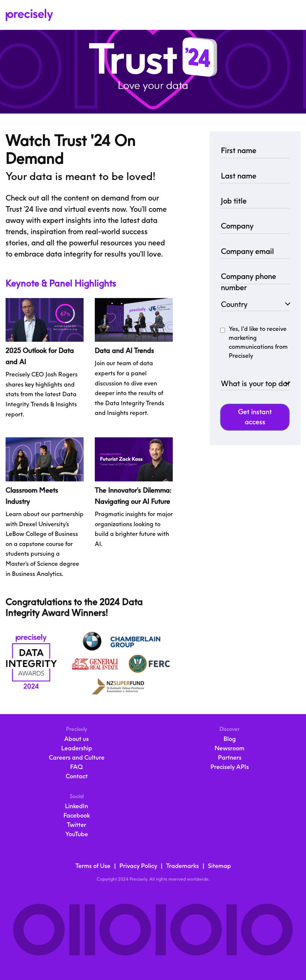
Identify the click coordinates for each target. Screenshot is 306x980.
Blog (230, 738)
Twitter (76, 824)
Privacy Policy (138, 865)
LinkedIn (76, 806)
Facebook (76, 815)
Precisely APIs (229, 766)
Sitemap (219, 865)
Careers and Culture (76, 757)
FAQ (76, 766)
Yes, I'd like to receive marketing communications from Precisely (258, 342)
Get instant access (255, 417)
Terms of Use (92, 865)
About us (76, 738)
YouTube (76, 834)
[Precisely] (27, 15)
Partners (229, 757)
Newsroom (229, 748)
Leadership (76, 748)
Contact (77, 776)
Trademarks (182, 865)
